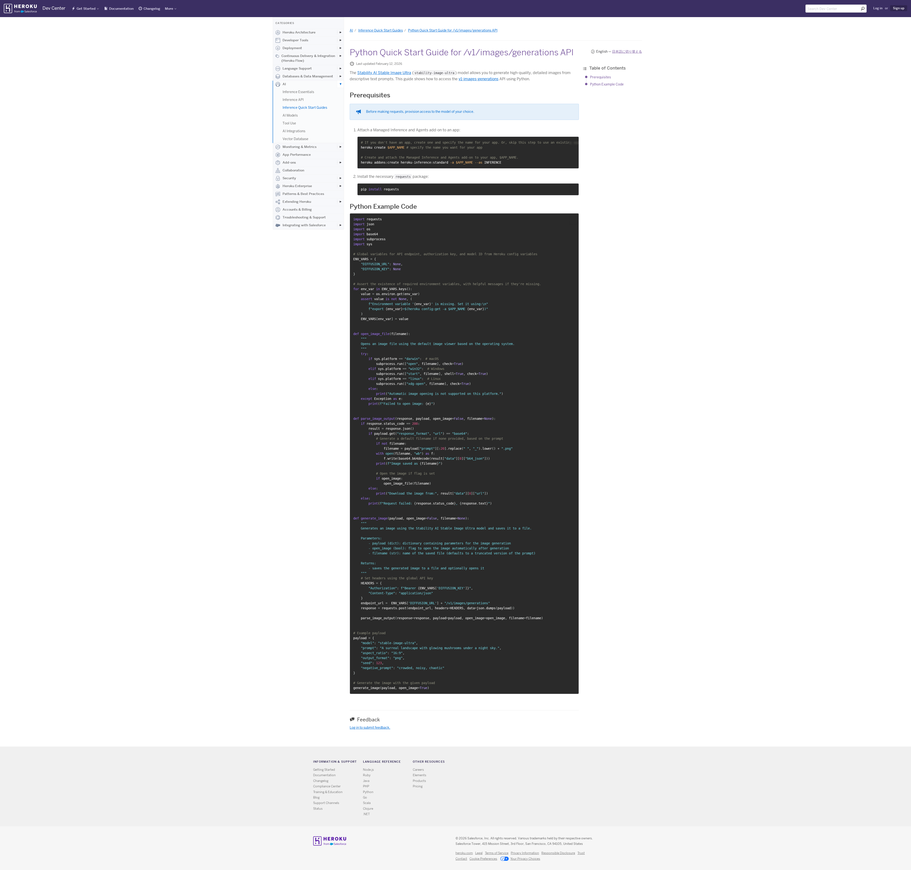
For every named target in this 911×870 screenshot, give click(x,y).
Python (368, 792)
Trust (581, 853)
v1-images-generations (478, 78)
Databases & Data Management (308, 76)
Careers (418, 769)
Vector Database (295, 139)
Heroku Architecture (299, 32)
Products (419, 781)
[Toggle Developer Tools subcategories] (340, 40)
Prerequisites (600, 77)
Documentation (121, 8)
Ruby (367, 775)
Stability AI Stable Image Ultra (384, 72)
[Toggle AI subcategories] (340, 84)
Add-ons (289, 162)
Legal (479, 853)
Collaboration (293, 170)
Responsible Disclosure (558, 853)
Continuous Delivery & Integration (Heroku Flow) (308, 58)
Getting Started (324, 769)
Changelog (152, 8)
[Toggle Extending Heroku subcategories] (340, 201)
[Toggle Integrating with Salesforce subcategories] (340, 225)
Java (366, 781)
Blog (316, 797)
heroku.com (464, 853)
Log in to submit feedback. (370, 727)
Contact (461, 859)
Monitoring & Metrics (299, 147)
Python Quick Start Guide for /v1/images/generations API (452, 30)
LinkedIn (535, 762)
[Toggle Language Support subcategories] (340, 68)
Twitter (521, 762)
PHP (366, 786)
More (169, 8)
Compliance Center (327, 786)
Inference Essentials (298, 92)
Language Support (297, 68)
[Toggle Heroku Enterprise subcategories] (340, 185)
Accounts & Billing (297, 209)
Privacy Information (525, 853)
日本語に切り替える (627, 51)
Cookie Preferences (483, 859)
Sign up (898, 8)
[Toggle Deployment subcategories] (340, 48)
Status (318, 808)
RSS (514, 762)
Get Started (86, 8)
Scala (367, 803)
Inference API (293, 100)
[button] (573, 142)
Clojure (368, 808)
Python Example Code (607, 84)
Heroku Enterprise (297, 186)
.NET (366, 814)
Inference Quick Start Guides (305, 107)
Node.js (368, 769)
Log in (878, 8)
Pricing (418, 786)
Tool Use (289, 123)
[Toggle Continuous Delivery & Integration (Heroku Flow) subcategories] (340, 55)
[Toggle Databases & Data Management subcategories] (340, 76)
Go (365, 797)
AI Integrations (294, 131)
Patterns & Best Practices (303, 194)
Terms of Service (496, 853)
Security (289, 178)
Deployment (292, 48)
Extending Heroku (297, 201)
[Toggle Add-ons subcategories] (340, 162)
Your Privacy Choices (525, 859)
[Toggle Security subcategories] (340, 178)
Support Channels (326, 803)
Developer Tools (295, 40)
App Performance (297, 154)
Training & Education (328, 792)
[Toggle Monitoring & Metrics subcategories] (340, 146)
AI (284, 84)
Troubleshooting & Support (304, 217)
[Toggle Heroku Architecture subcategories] (340, 32)
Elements (419, 775)
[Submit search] (863, 9)
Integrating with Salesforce (304, 225)
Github (528, 762)
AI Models (290, 115)
